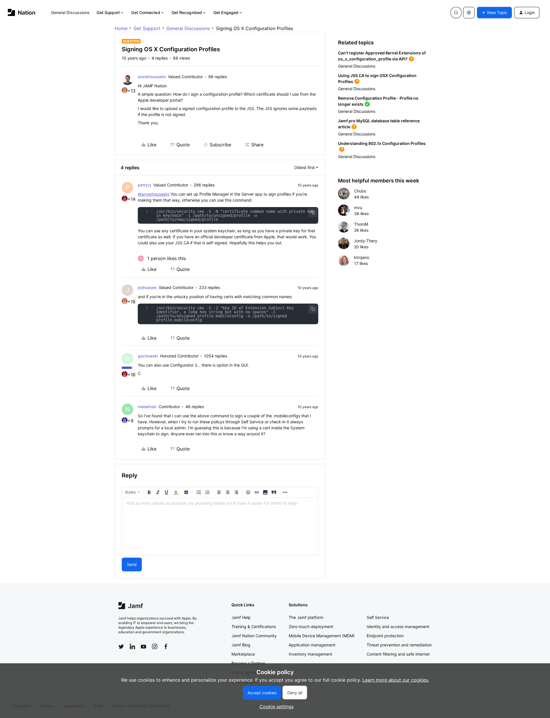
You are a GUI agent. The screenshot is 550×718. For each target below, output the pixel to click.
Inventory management (310, 654)
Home (121, 28)
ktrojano (361, 257)
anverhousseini (152, 76)
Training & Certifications (253, 626)
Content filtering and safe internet (398, 654)
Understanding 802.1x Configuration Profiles (382, 143)
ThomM (361, 224)
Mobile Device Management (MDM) (322, 635)
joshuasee (147, 287)
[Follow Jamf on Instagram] (155, 646)
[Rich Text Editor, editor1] (220, 526)
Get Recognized (187, 12)
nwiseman (147, 406)
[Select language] (469, 12)
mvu (358, 207)
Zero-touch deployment (311, 626)
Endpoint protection (385, 635)
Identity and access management (398, 626)
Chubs (360, 190)
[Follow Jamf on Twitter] (121, 646)
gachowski (148, 355)
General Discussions (70, 12)
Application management (312, 644)
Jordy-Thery (365, 240)
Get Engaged (225, 12)
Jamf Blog (240, 644)
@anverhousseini (153, 194)
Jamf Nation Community (254, 635)
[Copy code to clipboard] (313, 212)
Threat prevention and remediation (399, 644)
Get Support (108, 12)
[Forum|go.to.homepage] (22, 12)
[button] (494, 12)
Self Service (378, 617)
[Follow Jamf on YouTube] (143, 646)
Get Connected (145, 12)
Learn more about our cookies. (395, 680)
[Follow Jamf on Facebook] (166, 646)
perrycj (144, 184)
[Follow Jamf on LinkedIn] (132, 646)
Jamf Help (241, 617)
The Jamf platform (306, 617)
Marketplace (243, 654)
